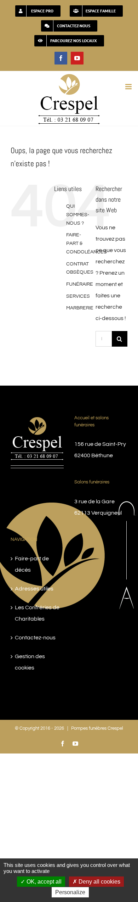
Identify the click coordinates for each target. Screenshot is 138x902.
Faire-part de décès (32, 564)
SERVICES (78, 296)
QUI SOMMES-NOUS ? (77, 215)
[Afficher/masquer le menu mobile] (129, 86)
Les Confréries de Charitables (37, 613)
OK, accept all (43, 882)
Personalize (70, 892)
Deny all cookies (98, 882)
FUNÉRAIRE (79, 284)
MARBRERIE (79, 308)
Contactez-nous (35, 637)
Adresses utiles (34, 589)
